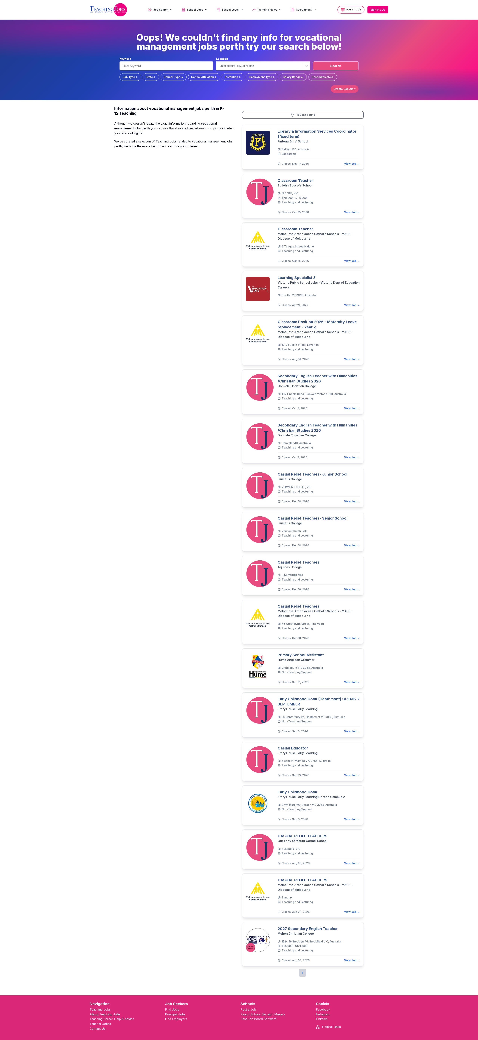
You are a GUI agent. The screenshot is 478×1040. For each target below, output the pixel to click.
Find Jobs (172, 1009)
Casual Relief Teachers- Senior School (312, 518)
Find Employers (176, 1019)
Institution (231, 77)
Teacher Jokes (100, 1024)
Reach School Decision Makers (262, 1014)
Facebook (323, 1009)
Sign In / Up (377, 9)
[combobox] (219, 66)
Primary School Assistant (301, 655)
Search (335, 66)
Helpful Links (331, 1027)
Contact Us (97, 1028)
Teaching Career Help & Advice (112, 1019)
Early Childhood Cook (297, 792)
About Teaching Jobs (105, 1014)
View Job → (352, 163)
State (149, 77)
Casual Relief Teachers (298, 562)
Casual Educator (293, 748)
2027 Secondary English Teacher (308, 928)
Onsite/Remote (321, 77)
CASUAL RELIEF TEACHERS (302, 836)
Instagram (323, 1014)
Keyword (125, 58)
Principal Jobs (175, 1014)
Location (222, 58)
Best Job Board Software (258, 1019)
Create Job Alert (345, 88)
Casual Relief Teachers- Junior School (312, 474)
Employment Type (260, 77)
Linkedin (322, 1019)
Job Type (129, 77)
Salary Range (292, 77)
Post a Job (248, 1009)
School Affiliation (202, 77)
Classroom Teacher (295, 180)
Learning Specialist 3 (297, 277)
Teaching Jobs (100, 1009)
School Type (172, 77)
